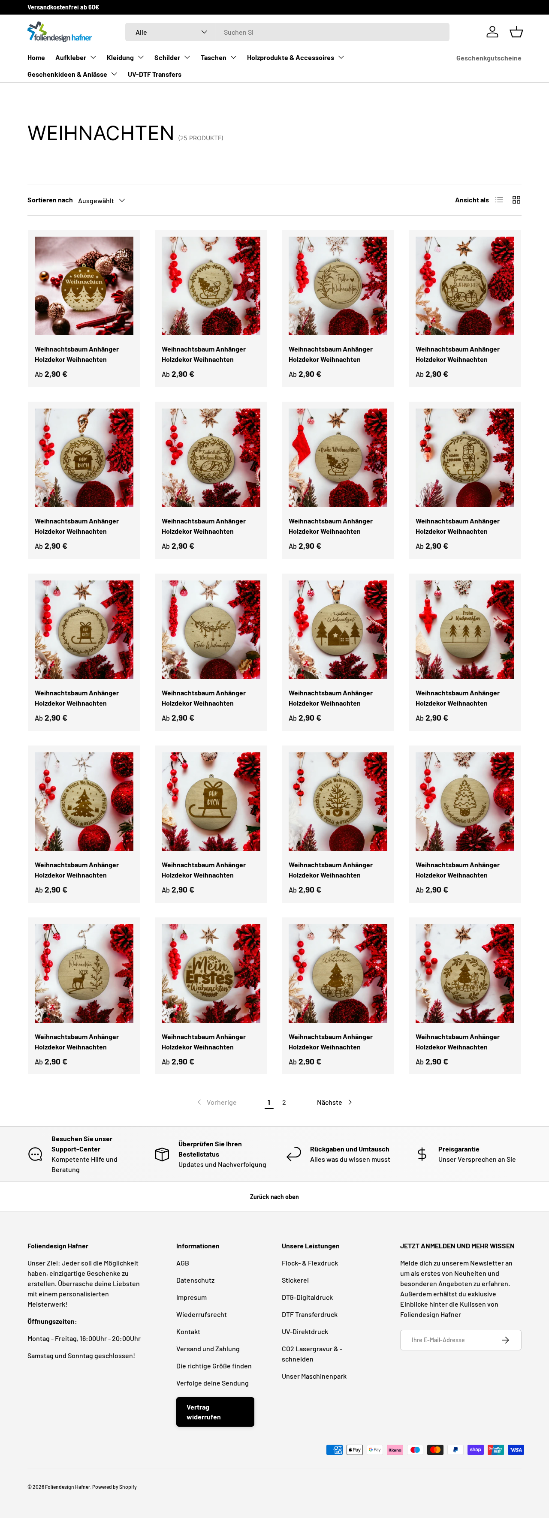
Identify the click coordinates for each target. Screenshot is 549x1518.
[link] (216, 1102)
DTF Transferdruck (310, 1314)
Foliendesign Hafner (67, 1487)
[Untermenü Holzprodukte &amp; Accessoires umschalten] (341, 57)
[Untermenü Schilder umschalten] (187, 57)
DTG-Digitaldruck (307, 1297)
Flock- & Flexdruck (310, 1263)
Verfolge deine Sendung (212, 1383)
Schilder (167, 57)
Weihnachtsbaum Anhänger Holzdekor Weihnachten (77, 354)
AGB (182, 1263)
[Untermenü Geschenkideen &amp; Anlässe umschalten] (114, 74)
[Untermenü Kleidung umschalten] (141, 57)
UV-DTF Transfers (154, 74)
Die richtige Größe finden (214, 1366)
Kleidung (120, 57)
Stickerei (295, 1280)
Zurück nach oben (274, 1196)
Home (36, 57)
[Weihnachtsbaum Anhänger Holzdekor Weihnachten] (84, 286)
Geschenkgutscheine (489, 58)
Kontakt (188, 1331)
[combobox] (287, 32)
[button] (516, 31)
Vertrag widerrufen (204, 1411)
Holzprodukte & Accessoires (290, 57)
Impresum (191, 1297)
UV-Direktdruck (305, 1331)
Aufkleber (70, 57)
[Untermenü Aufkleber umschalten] (93, 57)
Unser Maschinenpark (314, 1376)
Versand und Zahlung (208, 1348)
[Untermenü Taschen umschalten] (233, 57)
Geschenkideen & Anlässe (67, 74)
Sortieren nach (50, 199)
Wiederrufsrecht (201, 1314)
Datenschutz (195, 1280)
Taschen (213, 57)
